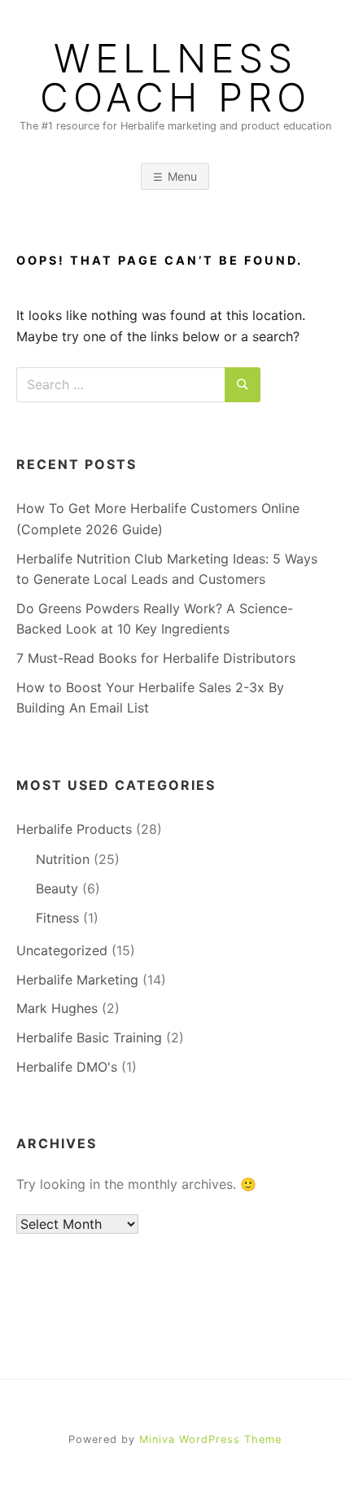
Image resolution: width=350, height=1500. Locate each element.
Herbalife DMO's (66, 1067)
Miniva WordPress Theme (210, 1439)
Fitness (57, 918)
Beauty (57, 888)
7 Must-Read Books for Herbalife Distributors (155, 658)
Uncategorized (61, 950)
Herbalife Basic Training (89, 1037)
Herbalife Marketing (77, 979)
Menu (182, 176)
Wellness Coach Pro (175, 78)
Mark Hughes (57, 1008)
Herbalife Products (74, 829)
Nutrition (63, 859)
